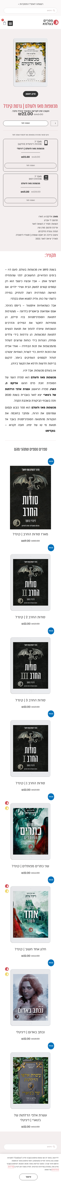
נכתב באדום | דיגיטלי (30, 1032)
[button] (10, 23)
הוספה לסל (25, 123)
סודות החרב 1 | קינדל (30, 783)
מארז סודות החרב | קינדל (30, 534)
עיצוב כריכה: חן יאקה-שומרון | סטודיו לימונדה (37, 235)
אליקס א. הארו (45, 216)
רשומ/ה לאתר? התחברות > (30, 4)
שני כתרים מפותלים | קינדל (30, 866)
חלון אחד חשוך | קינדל (30, 949)
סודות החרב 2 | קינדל (30, 617)
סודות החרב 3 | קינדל (30, 700)
